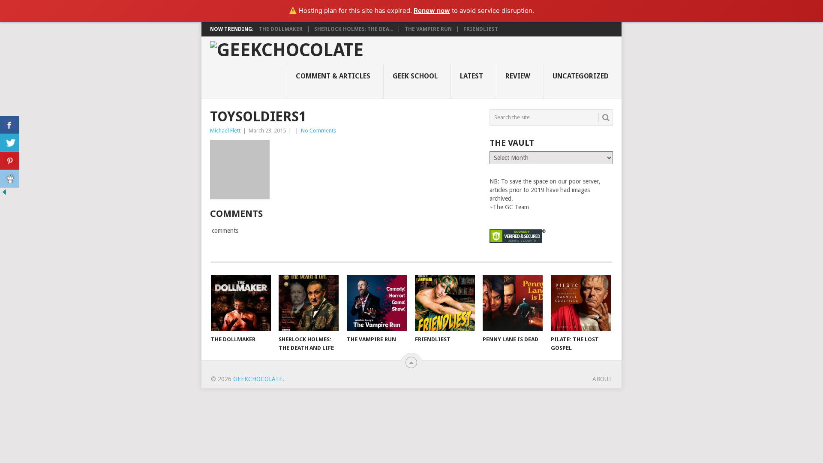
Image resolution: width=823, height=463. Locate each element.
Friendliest (480, 29)
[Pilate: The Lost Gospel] (581, 303)
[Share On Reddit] (9, 179)
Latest (471, 76)
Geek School (415, 76)
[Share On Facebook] (9, 125)
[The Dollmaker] (241, 303)
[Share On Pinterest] (9, 161)
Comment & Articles (333, 76)
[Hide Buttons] (4, 194)
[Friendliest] (445, 303)
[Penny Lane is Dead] (513, 303)
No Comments (318, 130)
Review (517, 76)
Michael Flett (225, 130)
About (602, 379)
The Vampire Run (428, 29)
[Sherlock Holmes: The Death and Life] (309, 303)
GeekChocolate (257, 379)
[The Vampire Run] (377, 303)
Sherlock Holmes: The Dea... (353, 29)
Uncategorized (581, 76)
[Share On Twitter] (9, 143)
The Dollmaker (281, 29)
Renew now (432, 10)
